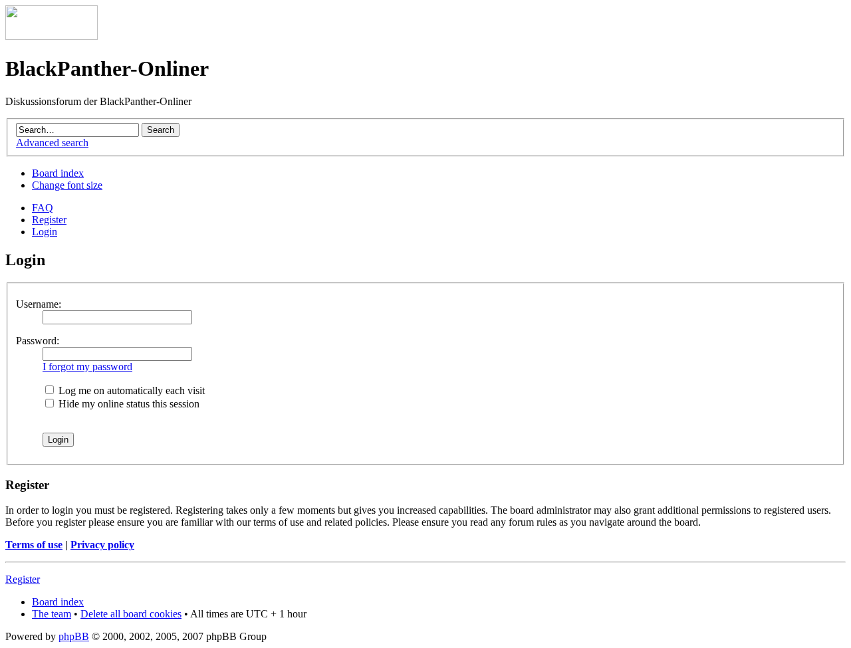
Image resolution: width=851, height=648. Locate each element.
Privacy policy (102, 544)
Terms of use (33, 544)
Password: (37, 340)
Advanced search (52, 142)
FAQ (42, 207)
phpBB (74, 636)
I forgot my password (87, 366)
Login (44, 231)
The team (51, 613)
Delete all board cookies (131, 613)
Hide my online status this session (127, 403)
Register (49, 219)
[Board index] (51, 36)
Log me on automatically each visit (130, 390)
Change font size (67, 185)
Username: (38, 304)
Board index (58, 173)
